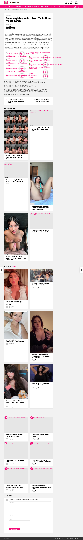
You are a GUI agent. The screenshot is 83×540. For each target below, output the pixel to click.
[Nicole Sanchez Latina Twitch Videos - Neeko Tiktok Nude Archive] (16, 284)
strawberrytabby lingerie (40, 80)
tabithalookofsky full (42, 91)
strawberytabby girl (10, 89)
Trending (76, 3)
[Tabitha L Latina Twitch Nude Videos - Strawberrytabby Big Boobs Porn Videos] (41, 183)
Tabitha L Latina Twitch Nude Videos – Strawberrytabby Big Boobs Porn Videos (40, 207)
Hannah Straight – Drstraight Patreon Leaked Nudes (14, 435)
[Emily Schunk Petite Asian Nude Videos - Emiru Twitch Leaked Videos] (16, 381)
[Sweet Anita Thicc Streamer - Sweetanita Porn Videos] (41, 373)
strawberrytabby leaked (25, 80)
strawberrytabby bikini (11, 80)
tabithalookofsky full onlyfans (13, 93)
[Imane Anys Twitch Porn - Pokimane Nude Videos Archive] (16, 325)
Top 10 (58, 538)
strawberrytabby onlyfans (32, 81)
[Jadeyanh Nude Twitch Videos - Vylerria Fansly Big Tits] (41, 275)
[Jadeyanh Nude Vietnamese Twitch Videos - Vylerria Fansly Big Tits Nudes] (41, 332)
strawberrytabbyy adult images (13, 84)
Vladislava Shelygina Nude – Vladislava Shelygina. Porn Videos (41, 460)
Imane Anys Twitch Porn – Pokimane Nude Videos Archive (15, 340)
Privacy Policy (76, 538)
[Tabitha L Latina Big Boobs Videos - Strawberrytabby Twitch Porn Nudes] (16, 234)
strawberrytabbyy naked (31, 86)
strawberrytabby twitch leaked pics (35, 82)
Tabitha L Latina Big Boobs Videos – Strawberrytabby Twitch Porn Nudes (16, 258)
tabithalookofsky (10, 28)
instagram (36, 6)
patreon (24, 6)
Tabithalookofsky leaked (29, 93)
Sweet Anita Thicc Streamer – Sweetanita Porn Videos (40, 384)
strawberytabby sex (41, 89)
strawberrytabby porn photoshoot (14, 82)
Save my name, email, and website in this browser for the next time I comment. (25, 526)
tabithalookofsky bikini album (27, 91)
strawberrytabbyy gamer (30, 84)
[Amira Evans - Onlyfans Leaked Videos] (16, 450)
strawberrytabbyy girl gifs (12, 85)
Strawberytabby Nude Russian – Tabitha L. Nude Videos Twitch (41, 231)
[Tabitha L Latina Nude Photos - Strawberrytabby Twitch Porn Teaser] (16, 132)
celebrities (30, 6)
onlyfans (18, 6)
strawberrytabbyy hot (27, 85)
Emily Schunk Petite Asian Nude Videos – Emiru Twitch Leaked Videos (15, 402)
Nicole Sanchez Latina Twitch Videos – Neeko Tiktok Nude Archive (14, 303)
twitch (58, 6)
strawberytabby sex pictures (13, 90)
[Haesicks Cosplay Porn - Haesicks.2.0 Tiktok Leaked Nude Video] (41, 476)
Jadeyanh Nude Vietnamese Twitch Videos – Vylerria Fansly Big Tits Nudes (41, 356)
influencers (12, 6)
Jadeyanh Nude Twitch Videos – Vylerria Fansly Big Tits (41, 284)
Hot (71, 3)
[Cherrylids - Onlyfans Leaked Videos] (41, 425)
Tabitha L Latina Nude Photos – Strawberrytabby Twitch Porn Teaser (15, 157)
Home (6, 6)
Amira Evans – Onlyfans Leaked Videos (15, 460)
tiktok (42, 6)
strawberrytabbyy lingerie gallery (14, 86)
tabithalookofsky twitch (44, 93)
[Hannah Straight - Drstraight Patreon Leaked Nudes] (16, 425)
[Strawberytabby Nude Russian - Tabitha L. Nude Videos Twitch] (41, 221)
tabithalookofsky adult (11, 91)
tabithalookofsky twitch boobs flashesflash (17, 94)
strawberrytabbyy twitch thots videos (15, 87)
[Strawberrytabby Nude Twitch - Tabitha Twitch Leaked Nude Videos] (41, 118)
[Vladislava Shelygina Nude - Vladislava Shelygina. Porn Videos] (41, 450)
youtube (47, 6)
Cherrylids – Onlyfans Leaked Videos (40, 435)
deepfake (53, 6)
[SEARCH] (78, 6)
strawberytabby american (34, 87)
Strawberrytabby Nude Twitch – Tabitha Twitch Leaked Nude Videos (41, 129)
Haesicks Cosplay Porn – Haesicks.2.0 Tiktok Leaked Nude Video (41, 487)
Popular (67, 3)
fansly (63, 6)
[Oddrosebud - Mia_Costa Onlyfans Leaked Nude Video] (16, 476)
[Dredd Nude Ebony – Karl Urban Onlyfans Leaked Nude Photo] (81, 270)
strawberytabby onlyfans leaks (25, 89)
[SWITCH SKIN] (75, 6)
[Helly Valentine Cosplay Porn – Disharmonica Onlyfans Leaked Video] (1, 270)
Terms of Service (69, 538)
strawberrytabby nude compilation (14, 81)
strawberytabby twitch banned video (32, 90)
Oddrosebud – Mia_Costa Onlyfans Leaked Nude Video (14, 486)
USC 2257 (63, 538)
